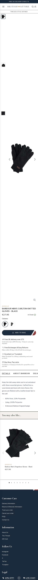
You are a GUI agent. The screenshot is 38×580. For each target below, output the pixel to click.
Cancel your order (8, 513)
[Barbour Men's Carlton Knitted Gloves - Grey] (12, 324)
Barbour (5, 306)
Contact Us (5, 520)
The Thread (6, 536)
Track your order (7, 510)
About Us (5, 532)
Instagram (5, 552)
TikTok (4, 561)
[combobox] (32, 6)
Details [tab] (6, 373)
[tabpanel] (19, 394)
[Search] (32, 6)
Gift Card (5, 539)
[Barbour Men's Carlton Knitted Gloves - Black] (5, 324)
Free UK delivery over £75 (19, 1)
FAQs (3, 517)
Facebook (5, 555)
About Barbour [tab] (21, 373)
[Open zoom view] (34, 299)
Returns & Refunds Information (12, 507)
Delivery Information (8, 503)
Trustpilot (5, 565)
